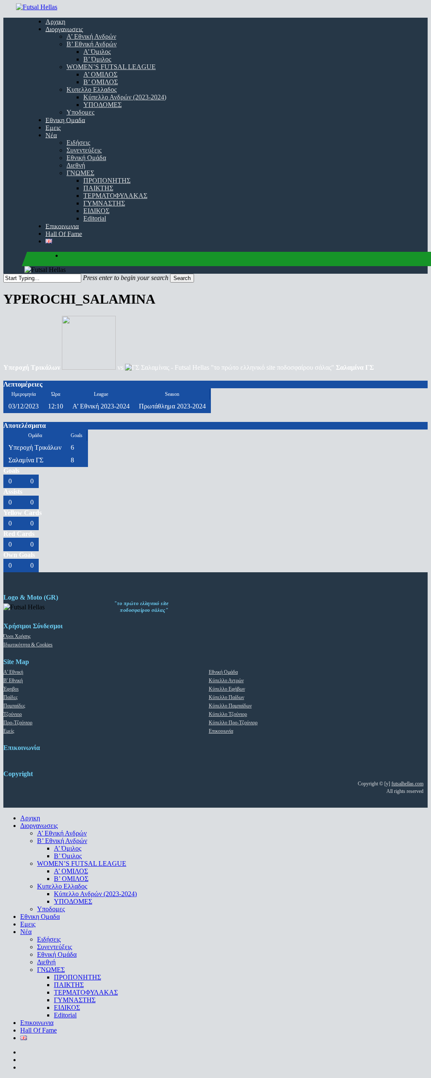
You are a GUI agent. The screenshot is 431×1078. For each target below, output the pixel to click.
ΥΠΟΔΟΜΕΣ (73, 901)
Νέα (26, 931)
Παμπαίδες (14, 706)
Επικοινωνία (221, 731)
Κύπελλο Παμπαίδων (230, 706)
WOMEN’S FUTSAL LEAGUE (81, 863)
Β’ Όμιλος (68, 855)
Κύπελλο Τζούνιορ (228, 714)
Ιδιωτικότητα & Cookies (28, 645)
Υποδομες (51, 909)
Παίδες (10, 697)
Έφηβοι (11, 689)
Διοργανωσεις (39, 825)
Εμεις (27, 924)
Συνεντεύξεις (54, 946)
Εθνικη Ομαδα (40, 916)
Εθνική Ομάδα (223, 672)
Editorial (65, 1015)
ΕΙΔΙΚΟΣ (67, 1007)
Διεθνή (46, 962)
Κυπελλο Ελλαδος (62, 886)
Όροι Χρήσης (17, 636)
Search (182, 278)
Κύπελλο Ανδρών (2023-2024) (95, 893)
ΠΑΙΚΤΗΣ (69, 984)
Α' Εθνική (13, 672)
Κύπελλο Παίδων (226, 697)
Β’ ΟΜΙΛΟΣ (71, 878)
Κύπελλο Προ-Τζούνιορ (233, 723)
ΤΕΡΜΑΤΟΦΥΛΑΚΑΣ (86, 992)
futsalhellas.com (407, 784)
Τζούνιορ (12, 714)
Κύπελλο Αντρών (226, 680)
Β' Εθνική (13, 680)
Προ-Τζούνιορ (17, 723)
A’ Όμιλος (67, 848)
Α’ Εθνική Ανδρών (62, 833)
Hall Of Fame (38, 1030)
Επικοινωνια (36, 1022)
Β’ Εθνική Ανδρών (62, 840)
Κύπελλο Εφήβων (227, 689)
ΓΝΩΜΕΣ (51, 969)
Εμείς (8, 731)
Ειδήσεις (49, 939)
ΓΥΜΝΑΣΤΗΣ (75, 999)
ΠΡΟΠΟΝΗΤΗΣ (77, 977)
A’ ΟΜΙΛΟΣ (71, 871)
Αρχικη (30, 818)
